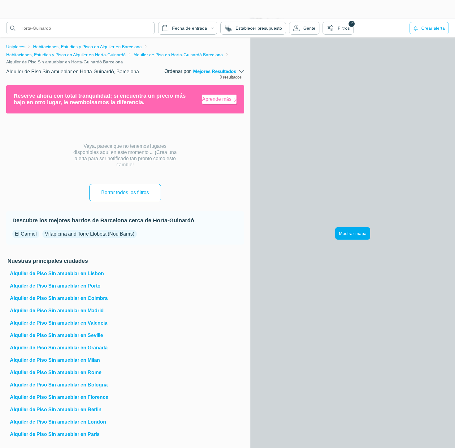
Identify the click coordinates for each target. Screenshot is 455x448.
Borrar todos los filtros (125, 192)
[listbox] (218, 71)
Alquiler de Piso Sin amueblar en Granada (59, 347)
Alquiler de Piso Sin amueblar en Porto (55, 285)
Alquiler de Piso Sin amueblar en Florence (59, 397)
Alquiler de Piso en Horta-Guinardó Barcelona (178, 54)
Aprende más (217, 99)
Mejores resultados (214, 71)
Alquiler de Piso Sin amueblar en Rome (56, 372)
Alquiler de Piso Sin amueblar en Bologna (59, 384)
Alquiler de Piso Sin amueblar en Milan (55, 360)
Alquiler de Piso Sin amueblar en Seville (56, 335)
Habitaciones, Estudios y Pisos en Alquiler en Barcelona (87, 46)
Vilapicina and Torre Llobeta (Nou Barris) (89, 234)
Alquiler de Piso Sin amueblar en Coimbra (59, 298)
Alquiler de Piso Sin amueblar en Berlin (56, 409)
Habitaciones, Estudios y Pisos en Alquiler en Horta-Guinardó (66, 54)
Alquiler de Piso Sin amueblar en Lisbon (57, 273)
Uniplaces (15, 46)
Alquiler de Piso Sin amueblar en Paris (55, 434)
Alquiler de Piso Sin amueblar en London (58, 422)
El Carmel (26, 234)
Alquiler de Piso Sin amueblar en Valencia (58, 323)
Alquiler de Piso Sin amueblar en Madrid (57, 310)
